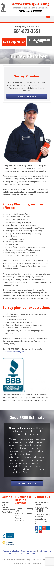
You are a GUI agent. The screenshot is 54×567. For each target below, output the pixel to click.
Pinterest (40, 531)
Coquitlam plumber (28, 551)
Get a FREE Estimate (27, 483)
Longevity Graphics (34, 563)
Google (44, 527)
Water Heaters (21, 520)
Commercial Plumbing (24, 508)
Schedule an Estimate (26, 96)
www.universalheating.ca (13, 351)
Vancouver (6, 502)
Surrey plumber (23, 553)
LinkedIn (48, 527)
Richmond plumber (38, 553)
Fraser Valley (7, 512)
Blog (36, 531)
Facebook (36, 527)
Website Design (18, 563)
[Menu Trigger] (48, 17)
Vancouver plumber (11, 551)
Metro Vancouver (6, 506)
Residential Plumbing (23, 513)
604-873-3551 (27, 31)
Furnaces (18, 518)
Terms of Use (36, 560)
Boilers (17, 515)
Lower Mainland (8, 509)
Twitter (40, 527)
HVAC (17, 511)
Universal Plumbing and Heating (18, 560)
